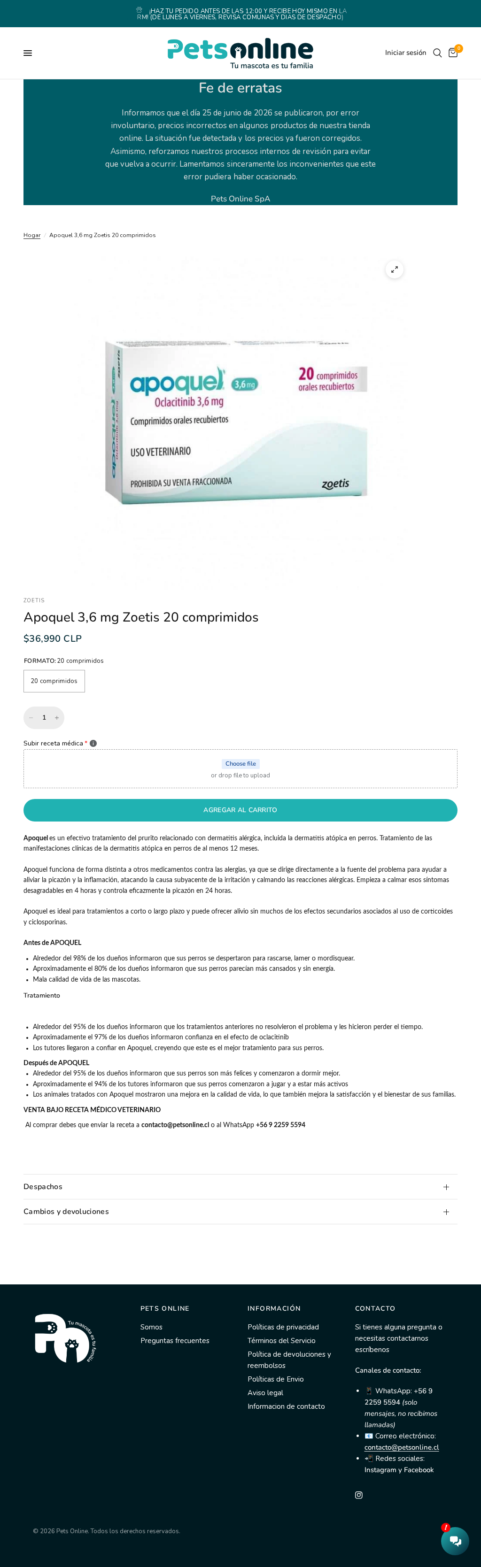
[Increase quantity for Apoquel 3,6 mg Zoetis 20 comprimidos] (57, 718)
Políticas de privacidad (283, 1327)
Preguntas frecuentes (174, 1340)
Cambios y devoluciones (66, 1211)
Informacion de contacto (286, 1406)
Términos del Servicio (282, 1340)
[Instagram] (365, 1495)
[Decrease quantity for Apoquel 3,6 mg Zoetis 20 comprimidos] (31, 718)
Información (274, 1309)
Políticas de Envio (276, 1379)
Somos (151, 1327)
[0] (451, 53)
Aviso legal (265, 1393)
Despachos (42, 1187)
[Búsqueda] (437, 53)
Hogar (31, 235)
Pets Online (165, 1309)
